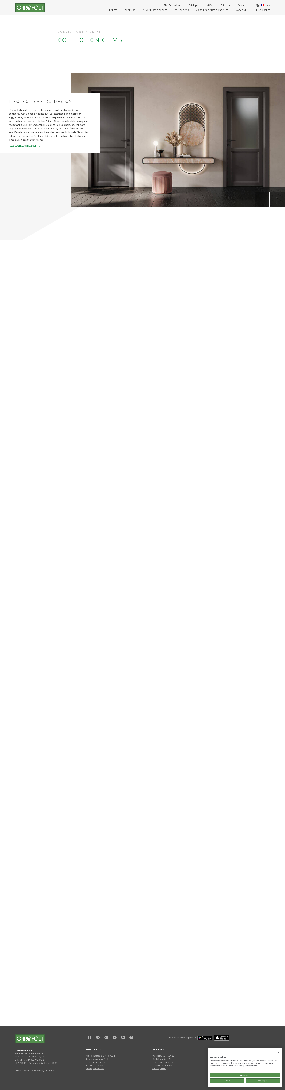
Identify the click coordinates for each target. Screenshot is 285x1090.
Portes (113, 10)
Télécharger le (22, 146)
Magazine (240, 10)
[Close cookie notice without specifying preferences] (278, 1053)
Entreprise (226, 5)
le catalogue (189, 990)
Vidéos (210, 5)
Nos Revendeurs (172, 5)
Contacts (242, 5)
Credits (50, 1070)
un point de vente (189, 981)
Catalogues (194, 5)
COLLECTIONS (182, 10)
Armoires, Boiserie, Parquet (212, 10)
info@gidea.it (159, 1068)
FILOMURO (130, 10)
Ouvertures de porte (155, 10)
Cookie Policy (37, 1070)
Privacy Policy (22, 1070)
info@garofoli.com (95, 1068)
